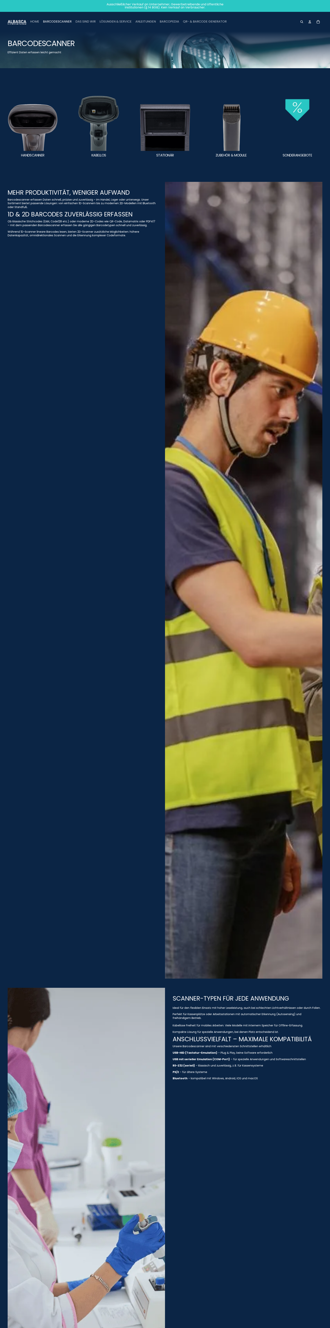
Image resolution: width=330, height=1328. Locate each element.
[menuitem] (34, 22)
